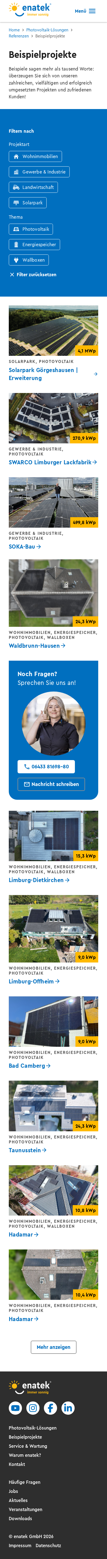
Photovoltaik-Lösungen (47, 30)
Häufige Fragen (24, 1482)
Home (14, 30)
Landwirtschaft (38, 187)
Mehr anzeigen (54, 1347)
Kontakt (17, 1464)
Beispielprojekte (25, 1437)
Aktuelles (18, 1500)
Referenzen (19, 36)
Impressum (20, 1545)
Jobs (13, 1491)
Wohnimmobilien (40, 156)
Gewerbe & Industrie (44, 171)
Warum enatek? (25, 1455)
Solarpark (32, 202)
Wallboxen (33, 260)
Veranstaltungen (25, 1509)
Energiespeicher (39, 244)
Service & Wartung (28, 1446)
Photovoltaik (35, 229)
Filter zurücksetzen (37, 274)
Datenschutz (48, 1545)
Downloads (20, 1518)
